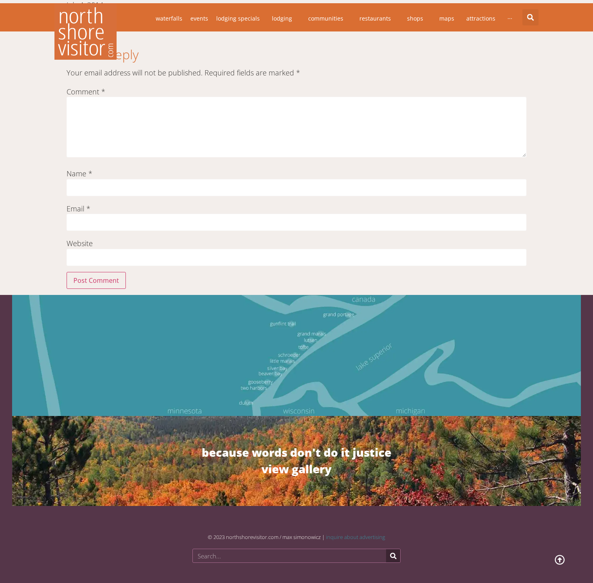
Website (80, 243)
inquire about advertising (355, 537)
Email (78, 208)
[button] (530, 17)
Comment (86, 91)
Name (79, 173)
